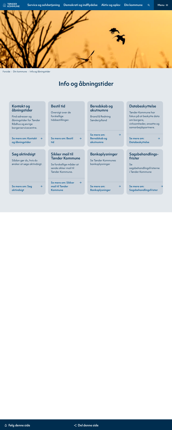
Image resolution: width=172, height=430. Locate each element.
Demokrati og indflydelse (81, 5)
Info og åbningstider (40, 71)
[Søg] (149, 5)
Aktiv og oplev (110, 5)
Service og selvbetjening (43, 5)
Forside (6, 71)
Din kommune (133, 5)
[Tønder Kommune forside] (11, 5)
